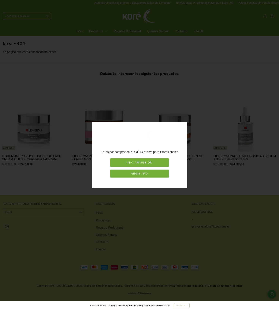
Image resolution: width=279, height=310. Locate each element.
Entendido (182, 305)
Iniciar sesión (139, 162)
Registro (139, 173)
